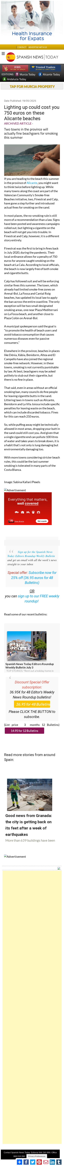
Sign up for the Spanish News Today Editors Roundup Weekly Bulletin (31, 554)
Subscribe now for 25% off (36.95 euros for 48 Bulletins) (34, 578)
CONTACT (21, 47)
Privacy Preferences (36, 1156)
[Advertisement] (32, 1007)
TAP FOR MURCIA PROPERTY (32, 86)
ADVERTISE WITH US (38, 47)
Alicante (32, 183)
